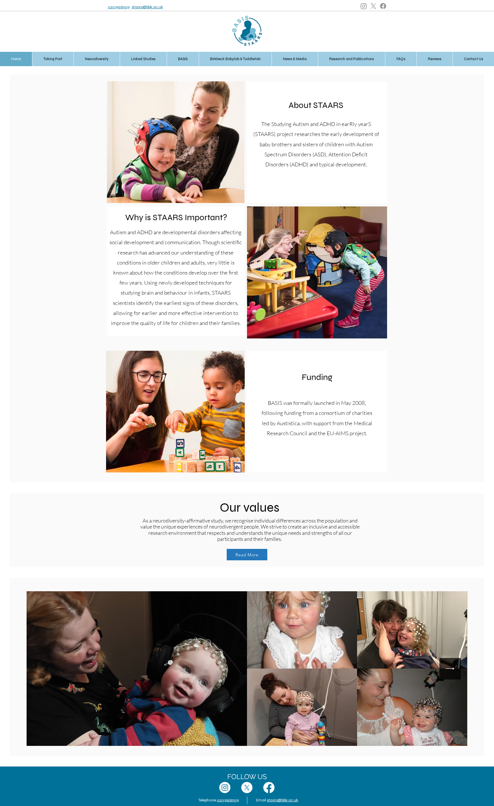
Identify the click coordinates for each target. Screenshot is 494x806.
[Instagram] (364, 6)
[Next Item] (450, 668)
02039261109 (119, 7)
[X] (373, 6)
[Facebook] (383, 6)
